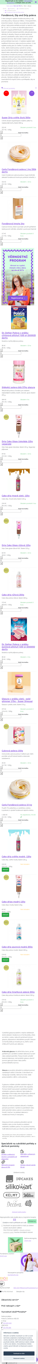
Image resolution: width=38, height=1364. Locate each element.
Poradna (21, 1312)
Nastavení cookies (19, 1358)
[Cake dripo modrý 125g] (19, 886)
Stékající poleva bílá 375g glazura (18, 387)
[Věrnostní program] (17, 276)
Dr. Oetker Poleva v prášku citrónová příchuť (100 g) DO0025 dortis (19, 335)
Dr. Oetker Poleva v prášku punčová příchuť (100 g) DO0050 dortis (18, 647)
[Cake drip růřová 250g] (19, 579)
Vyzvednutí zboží (9, 1312)
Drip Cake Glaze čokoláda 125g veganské (17, 442)
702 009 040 (7, 1323)
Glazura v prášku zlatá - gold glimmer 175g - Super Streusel (17, 700)
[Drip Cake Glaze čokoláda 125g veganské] (19, 426)
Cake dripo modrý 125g (13, 901)
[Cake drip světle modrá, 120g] (19, 841)
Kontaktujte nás (13, 1275)
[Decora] (14, 1203)
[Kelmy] (11, 1195)
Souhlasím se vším (19, 1353)
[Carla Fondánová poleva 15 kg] (19, 789)
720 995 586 (7, 1328)
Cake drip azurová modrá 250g (17, 947)
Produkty (12, 8)
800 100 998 (18, 1288)
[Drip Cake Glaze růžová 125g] (19, 530)
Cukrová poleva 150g (12, 750)
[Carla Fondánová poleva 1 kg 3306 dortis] (19, 154)
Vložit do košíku (23, 133)
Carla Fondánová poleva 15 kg (17, 804)
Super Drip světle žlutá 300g (16, 117)
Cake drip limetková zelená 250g (18, 992)
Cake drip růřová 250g (13, 594)
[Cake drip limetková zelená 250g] (19, 977)
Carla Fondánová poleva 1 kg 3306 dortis (19, 170)
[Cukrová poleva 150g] (19, 735)
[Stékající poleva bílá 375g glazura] (19, 372)
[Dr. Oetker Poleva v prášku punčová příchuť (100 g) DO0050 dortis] (19, 629)
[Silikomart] (19, 1186)
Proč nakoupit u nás (10, 1306)
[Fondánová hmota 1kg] (19, 208)
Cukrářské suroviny (23, 8)
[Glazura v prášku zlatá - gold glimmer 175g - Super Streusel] (19, 683)
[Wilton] (28, 1195)
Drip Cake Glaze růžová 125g (16, 545)
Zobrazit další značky (19, 1212)
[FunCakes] (28, 1203)
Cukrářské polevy (11, 10)
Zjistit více (27, 1240)
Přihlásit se (32, 1221)
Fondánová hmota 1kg (13, 223)
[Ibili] (9, 1178)
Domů (4, 8)
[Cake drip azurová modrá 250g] (19, 931)
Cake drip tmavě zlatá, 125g (16, 495)
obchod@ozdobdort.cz (30, 1288)
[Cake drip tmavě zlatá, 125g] (19, 480)
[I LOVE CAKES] (24, 1178)
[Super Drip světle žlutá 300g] (19, 102)
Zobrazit (5, 869)
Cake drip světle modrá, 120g (16, 856)
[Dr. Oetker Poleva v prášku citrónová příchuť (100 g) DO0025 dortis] (19, 317)
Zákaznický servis (9, 1300)
